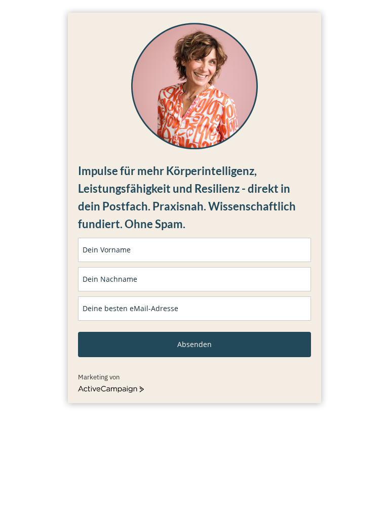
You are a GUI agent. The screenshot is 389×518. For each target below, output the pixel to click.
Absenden (194, 344)
